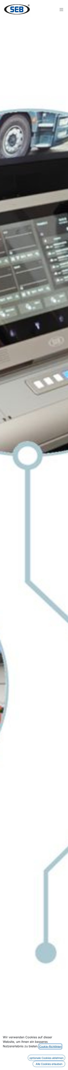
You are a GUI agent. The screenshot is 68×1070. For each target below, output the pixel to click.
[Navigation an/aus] (61, 9)
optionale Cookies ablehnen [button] (46, 1057)
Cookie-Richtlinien (50, 1046)
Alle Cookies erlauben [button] (49, 1063)
